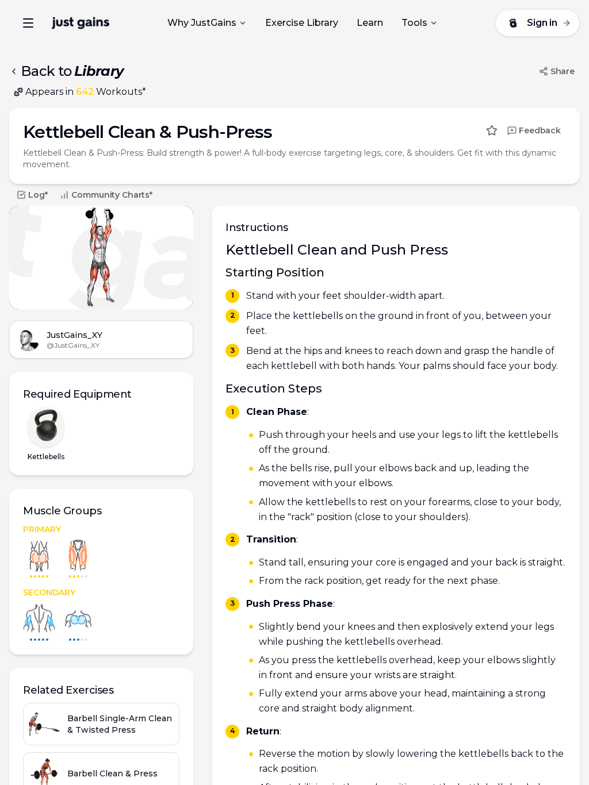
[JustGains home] (80, 23)
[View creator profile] (28, 339)
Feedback (540, 130)
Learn (370, 22)
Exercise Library (301, 22)
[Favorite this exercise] (492, 130)
